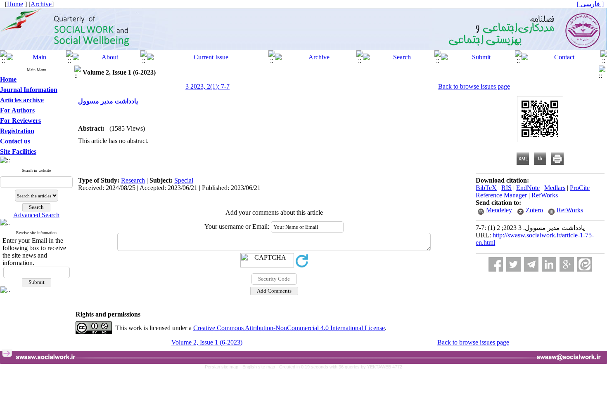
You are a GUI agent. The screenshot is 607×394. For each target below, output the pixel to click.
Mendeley (499, 209)
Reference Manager (501, 195)
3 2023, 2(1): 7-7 (207, 86)
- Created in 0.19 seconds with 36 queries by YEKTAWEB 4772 (339, 366)
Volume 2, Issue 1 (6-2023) (206, 342)
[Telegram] (531, 264)
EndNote (528, 187)
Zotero (534, 209)
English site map (259, 366)
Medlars (554, 187)
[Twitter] (513, 264)
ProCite (580, 187)
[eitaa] (584, 264)
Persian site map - (223, 366)
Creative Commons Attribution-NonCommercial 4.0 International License (289, 327)
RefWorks (544, 195)
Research (133, 180)
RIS (506, 187)
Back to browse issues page (474, 86)
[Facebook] (495, 264)
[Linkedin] (549, 264)
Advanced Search (36, 214)
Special (183, 180)
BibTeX (486, 187)
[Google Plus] (567, 264)
